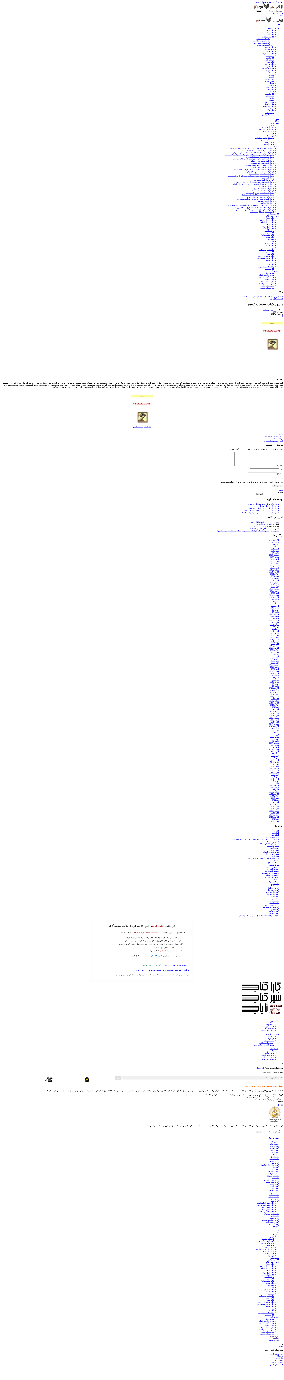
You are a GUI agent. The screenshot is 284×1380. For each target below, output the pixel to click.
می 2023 (275, 604)
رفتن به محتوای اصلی (264, 2)
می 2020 (275, 680)
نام (281, 469)
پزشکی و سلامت (268, 102)
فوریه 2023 (275, 610)
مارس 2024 (274, 582)
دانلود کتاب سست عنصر (142, 427)
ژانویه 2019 (275, 694)
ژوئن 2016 (275, 756)
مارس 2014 (274, 804)
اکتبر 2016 (275, 747)
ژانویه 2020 (275, 686)
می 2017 (275, 732)
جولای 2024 (274, 574)
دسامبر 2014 (274, 785)
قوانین (272, 125)
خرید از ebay (269, 142)
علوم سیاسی (269, 79)
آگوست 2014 (274, 794)
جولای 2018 (274, 705)
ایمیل (280, 474)
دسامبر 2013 (274, 811)
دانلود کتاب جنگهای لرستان (269, 506)
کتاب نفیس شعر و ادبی (261, 43)
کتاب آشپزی (269, 245)
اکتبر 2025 (275, 559)
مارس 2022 (274, 633)
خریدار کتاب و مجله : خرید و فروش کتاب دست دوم (255, 199)
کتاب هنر (271, 66)
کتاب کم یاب (269, 87)
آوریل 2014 (275, 802)
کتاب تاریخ (270, 30)
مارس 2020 (274, 682)
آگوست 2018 (274, 703)
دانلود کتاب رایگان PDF (259, 522)
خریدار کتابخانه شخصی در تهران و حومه (259, 171)
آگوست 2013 (274, 817)
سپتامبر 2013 (274, 815)
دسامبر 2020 (274, 665)
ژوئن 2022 (275, 627)
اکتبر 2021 (275, 644)
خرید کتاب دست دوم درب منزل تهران (260, 197)
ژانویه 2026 (275, 553)
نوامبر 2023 (274, 591)
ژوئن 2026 (275, 544)
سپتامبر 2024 (274, 570)
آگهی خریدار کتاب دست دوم (264, 180)
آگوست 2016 (274, 751)
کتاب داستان (269, 218)
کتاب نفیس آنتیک (268, 37)
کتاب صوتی (270, 254)
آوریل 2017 (275, 735)
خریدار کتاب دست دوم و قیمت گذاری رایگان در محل (255, 182)
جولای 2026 (274, 542)
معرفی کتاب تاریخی (267, 281)
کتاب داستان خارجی (266, 220)
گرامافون (270, 108)
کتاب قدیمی (269, 51)
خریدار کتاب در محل (260, 526)
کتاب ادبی (270, 233)
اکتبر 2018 (275, 699)
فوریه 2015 (275, 781)
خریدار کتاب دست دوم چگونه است (261, 174)
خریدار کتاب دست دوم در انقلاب (262, 161)
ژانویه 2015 (275, 783)
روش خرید (275, 850)
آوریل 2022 (275, 631)
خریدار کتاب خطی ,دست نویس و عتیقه (260, 165)
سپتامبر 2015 (274, 770)
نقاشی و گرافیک (268, 68)
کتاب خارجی (269, 94)
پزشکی (271, 241)
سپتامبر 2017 (274, 724)
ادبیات (272, 92)
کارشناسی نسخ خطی (266, 129)
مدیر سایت (275, 522)
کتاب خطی (270, 58)
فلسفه (271, 100)
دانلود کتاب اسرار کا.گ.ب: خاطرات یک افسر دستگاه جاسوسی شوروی (242, 531)
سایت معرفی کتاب (272, 854)
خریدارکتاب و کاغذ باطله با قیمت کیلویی (259, 150)
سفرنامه (271, 89)
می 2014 (275, 800)
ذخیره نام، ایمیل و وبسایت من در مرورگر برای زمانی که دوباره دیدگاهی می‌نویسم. (250, 482)
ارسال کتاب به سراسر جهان (264, 1045)
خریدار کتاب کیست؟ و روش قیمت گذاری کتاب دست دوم (253, 159)
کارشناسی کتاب (268, 127)
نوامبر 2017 (274, 720)
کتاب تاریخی (269, 224)
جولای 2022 (274, 625)
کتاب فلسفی (269, 260)
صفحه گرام (146, 932)
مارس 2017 (274, 737)
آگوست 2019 (274, 688)
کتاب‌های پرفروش (267, 106)
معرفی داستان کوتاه (266, 275)
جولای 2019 (274, 690)
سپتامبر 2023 (274, 595)
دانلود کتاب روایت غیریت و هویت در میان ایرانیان (261, 510)
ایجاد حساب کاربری (276, 1354)
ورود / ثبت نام (274, 1340)
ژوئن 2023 (275, 601)
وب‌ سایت (279, 478)
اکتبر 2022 (275, 618)
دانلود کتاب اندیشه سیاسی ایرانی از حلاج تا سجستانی (259, 512)
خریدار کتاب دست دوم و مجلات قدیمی (260, 193)
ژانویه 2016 (275, 766)
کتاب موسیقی (269, 70)
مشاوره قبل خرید (267, 1059)
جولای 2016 (274, 754)
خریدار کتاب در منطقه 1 (265, 201)
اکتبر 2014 (275, 789)
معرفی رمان (269, 273)
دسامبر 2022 (274, 614)
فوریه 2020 (275, 684)
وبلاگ (272, 1022)
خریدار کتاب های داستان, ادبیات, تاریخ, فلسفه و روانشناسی (252, 207)
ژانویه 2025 (275, 563)
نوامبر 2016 (274, 745)
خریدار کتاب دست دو (266, 186)
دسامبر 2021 (274, 639)
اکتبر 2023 (275, 593)
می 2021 (275, 654)
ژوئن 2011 (275, 821)
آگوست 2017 (274, 726)
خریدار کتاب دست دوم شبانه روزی (261, 163)
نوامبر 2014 (274, 787)
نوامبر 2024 (274, 568)
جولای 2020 (274, 675)
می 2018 (275, 707)
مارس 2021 (274, 658)
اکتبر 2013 (275, 813)
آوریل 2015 (275, 779)
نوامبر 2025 (274, 557)
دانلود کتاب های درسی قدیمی (268, 844)
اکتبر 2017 (275, 722)
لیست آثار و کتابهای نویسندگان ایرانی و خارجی (262, 858)
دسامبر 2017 (274, 718)
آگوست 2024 (274, 572)
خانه (281, 296)
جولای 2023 (274, 599)
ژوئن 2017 (275, 730)
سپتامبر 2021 (274, 646)
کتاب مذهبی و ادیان (267, 235)
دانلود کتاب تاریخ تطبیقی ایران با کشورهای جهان (261, 508)
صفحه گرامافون (268, 115)
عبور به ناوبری (277, 2)
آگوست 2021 (274, 648)
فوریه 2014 (275, 806)
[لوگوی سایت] (276, 9)
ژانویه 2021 (275, 663)
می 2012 (275, 819)
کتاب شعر (270, 111)
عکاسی (271, 77)
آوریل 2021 (275, 656)
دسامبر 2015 (274, 768)
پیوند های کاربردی (272, 1034)
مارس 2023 (274, 608)
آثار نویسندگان (269, 1028)
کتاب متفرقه (269, 47)
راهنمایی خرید (274, 1049)
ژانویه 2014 (275, 808)
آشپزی (271, 85)
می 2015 (275, 777)
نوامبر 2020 (274, 667)
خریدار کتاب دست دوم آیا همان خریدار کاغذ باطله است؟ (253, 169)
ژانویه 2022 (275, 637)
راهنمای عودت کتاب (266, 1043)
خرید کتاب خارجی (267, 131)
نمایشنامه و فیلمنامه (266, 250)
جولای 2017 (274, 728)
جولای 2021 (274, 650)
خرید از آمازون (268, 144)
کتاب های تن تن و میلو (266, 256)
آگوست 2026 (274, 540)
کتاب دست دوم (268, 53)
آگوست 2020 (274, 673)
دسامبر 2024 (274, 566)
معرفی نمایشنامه (267, 279)
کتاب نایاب (270, 34)
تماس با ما (270, 1051)
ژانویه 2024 (275, 587)
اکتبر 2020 (275, 669)
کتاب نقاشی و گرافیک (266, 1212)
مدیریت (271, 75)
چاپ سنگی (270, 96)
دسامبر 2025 (274, 555)
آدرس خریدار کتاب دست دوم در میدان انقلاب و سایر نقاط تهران (251, 205)
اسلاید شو (275, 833)
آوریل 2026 (275, 549)
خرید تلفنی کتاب (268, 1055)
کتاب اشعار (270, 264)
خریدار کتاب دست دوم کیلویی (263, 167)
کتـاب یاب (270, 1036)
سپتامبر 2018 (274, 701)
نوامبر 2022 (274, 616)
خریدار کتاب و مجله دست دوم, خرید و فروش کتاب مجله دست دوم (249, 148)
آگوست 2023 (274, 597)
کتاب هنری (270, 237)
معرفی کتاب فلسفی (266, 277)
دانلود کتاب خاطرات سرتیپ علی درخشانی (263, 504)
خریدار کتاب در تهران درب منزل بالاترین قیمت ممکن (255, 210)
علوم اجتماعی (269, 81)
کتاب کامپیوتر (269, 243)
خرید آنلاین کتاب (268, 1057)
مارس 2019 (274, 692)
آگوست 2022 (274, 623)
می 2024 (275, 578)
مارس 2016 (274, 762)
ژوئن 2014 (275, 798)
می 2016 (275, 758)
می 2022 (275, 629)
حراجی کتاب (269, 113)
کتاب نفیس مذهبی (263, 39)
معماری (271, 73)
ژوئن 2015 (275, 775)
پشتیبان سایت (268, 310)
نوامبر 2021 (274, 642)
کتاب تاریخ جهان (268, 229)
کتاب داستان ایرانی (267, 222)
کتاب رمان (270, 32)
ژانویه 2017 (275, 741)
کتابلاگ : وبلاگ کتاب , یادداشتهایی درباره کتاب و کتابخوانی (258, 915)
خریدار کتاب (269, 1038)
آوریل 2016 (275, 760)
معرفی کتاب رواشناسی (265, 283)
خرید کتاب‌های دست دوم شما (150, 956)
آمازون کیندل (269, 104)
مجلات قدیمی (269, 49)
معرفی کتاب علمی (267, 288)
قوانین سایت (269, 1053)
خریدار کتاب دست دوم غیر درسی (262, 191)
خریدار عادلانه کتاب (267, 203)
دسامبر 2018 (274, 697)
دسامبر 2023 (274, 589)
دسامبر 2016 (274, 743)
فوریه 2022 (275, 635)
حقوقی (271, 98)
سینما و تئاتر (269, 60)
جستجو (280, 492)
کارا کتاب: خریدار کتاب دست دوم (262, 212)
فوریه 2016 (275, 764)
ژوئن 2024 (275, 576)
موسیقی (271, 248)
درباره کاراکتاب (268, 1041)
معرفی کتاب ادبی (267, 286)
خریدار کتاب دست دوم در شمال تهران (260, 157)
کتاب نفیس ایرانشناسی (261, 41)
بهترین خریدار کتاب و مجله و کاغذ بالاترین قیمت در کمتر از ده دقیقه (249, 155)
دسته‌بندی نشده (273, 846)
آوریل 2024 (275, 580)
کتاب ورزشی (269, 64)
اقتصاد (271, 83)
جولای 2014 (274, 796)
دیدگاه (280, 466)
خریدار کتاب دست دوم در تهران (262, 188)
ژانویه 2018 (275, 716)
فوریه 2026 (275, 551)
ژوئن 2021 (275, 652)
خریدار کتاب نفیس (267, 178)
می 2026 (275, 546)
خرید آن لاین (269, 136)
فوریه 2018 (275, 713)
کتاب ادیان (270, 62)
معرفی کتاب (269, 1026)
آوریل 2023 (275, 606)
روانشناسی (270, 56)
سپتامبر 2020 (274, 671)
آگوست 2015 (274, 773)
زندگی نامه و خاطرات (266, 267)
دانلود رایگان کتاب (273, 296)
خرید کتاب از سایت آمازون (264, 138)
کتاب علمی (270, 252)
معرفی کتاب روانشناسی (270, 873)
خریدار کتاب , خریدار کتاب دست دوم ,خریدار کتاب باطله (253, 184)
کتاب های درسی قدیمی (265, 258)
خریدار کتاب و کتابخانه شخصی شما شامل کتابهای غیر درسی (252, 152)
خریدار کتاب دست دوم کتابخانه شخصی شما (258, 195)
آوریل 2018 (275, 709)
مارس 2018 (274, 711)
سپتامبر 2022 (274, 620)
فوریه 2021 (275, 661)
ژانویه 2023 (275, 612)
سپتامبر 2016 (274, 749)
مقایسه (276, 1338)
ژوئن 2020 (275, 677)
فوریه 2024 (275, 585)
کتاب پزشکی (274, 911)
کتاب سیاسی (269, 269)
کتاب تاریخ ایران (268, 226)
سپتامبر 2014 (274, 792)
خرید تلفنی (270, 133)
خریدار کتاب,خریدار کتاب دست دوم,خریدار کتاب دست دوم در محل (254, 839)
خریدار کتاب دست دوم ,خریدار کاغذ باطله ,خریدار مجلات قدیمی (251, 176)
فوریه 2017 (275, 739)
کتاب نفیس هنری (263, 45)
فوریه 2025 (275, 561)
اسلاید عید (275, 835)
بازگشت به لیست (276, 439)
